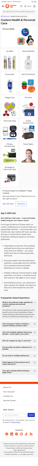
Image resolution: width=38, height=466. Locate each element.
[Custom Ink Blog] (31, 434)
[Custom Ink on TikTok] (26, 434)
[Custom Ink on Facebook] (6, 434)
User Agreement (19, 450)
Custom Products (9, 444)
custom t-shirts (29, 446)
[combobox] (19, 12)
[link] (10, 6)
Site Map (32, 444)
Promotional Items (22, 444)
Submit (31, 415)
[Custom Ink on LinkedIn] (11, 434)
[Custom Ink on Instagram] (21, 434)
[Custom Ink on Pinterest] (16, 434)
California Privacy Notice (24, 448)
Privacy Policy (10, 448)
